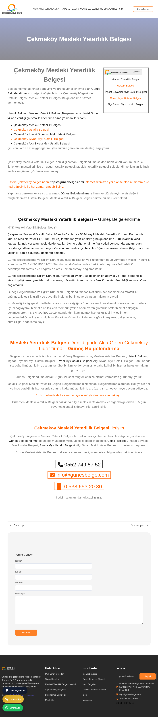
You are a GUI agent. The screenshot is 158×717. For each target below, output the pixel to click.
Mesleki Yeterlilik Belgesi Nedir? (60, 684)
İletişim (118, 9)
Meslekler (50, 700)
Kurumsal (50, 9)
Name (18, 561)
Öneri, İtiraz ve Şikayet (94, 679)
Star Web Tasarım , (17, 695)
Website (19, 582)
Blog (85, 695)
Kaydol (148, 676)
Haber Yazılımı (30, 695)
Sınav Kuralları (52, 679)
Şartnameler (63, 9)
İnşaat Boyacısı (90, 674)
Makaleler (87, 700)
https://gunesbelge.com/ (67, 182)
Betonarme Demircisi (55, 695)
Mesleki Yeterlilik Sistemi (94, 689)
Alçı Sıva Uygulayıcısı (55, 689)
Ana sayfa (38, 9)
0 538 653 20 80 (83, 486)
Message (20, 593)
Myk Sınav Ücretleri (54, 674)
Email (18, 572)
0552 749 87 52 (82, 465)
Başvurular (78, 9)
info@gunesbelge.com (82, 475)
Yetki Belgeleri (89, 684)
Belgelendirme (94, 9)
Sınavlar (109, 9)
